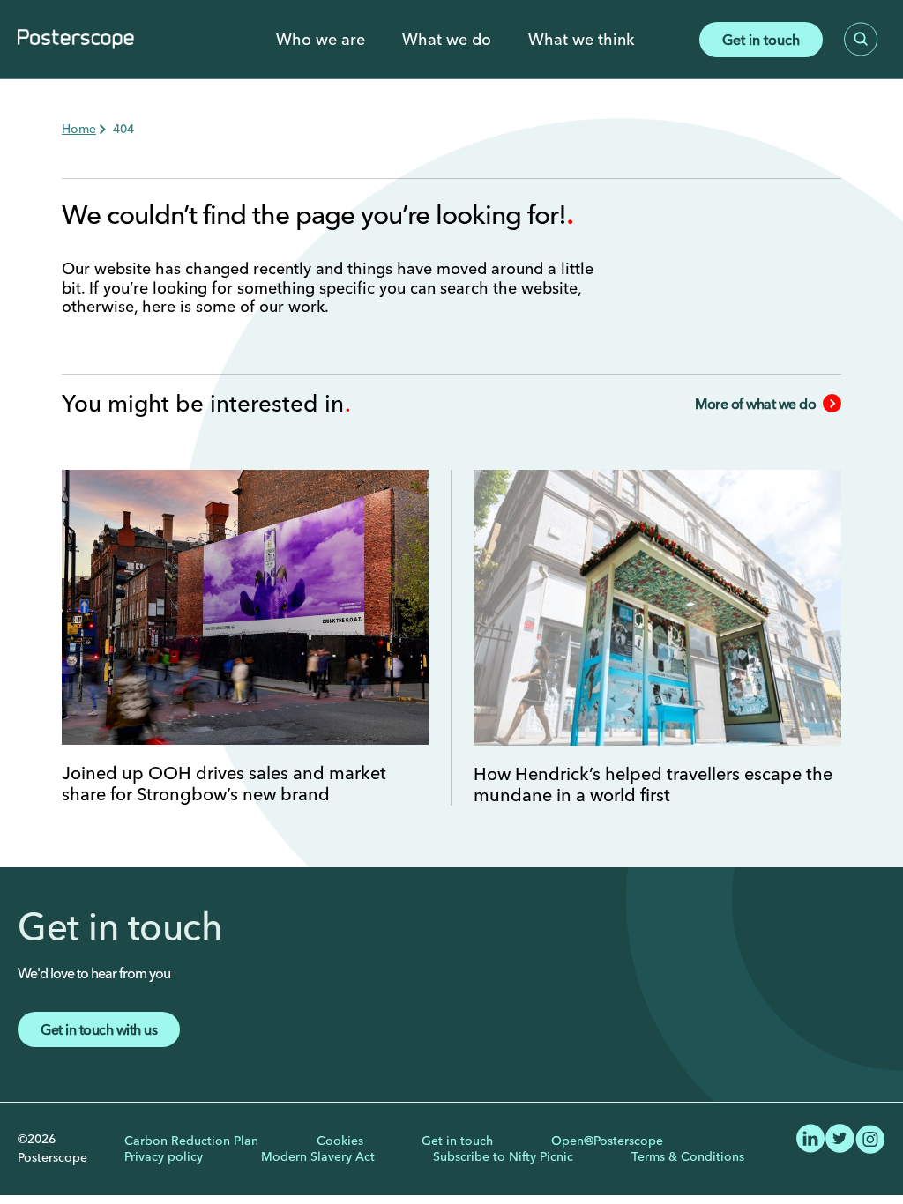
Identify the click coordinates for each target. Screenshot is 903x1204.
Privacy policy (163, 1156)
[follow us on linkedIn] (810, 1136)
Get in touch (761, 39)
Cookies (340, 1140)
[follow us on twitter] (839, 1136)
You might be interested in (206, 404)
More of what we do (755, 403)
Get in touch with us (99, 1029)
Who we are (320, 39)
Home (79, 129)
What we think (581, 39)
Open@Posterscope (607, 1140)
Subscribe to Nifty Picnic (503, 1156)
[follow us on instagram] (869, 1137)
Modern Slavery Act (318, 1156)
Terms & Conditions (687, 1156)
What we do (446, 39)
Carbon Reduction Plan (191, 1140)
